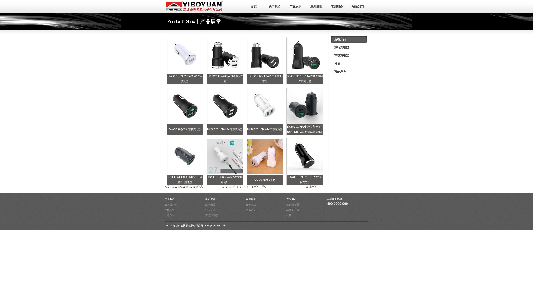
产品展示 (295, 6)
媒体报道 (210, 204)
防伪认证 (251, 210)
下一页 (255, 186)
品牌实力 (170, 210)
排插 (337, 63)
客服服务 (337, 6)
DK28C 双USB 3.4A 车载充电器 (265, 129)
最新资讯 (316, 6)
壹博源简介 (171, 204)
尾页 (263, 186)
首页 (254, 6)
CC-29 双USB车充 (264, 179)
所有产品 (340, 39)
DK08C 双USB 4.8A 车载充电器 (225, 129)
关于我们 (274, 6)
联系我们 (358, 6)
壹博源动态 (211, 215)
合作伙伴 (170, 215)
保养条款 (251, 204)
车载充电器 (341, 55)
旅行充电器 (341, 47)
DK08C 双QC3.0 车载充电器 (185, 129)
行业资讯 (210, 210)
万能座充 (340, 71)
